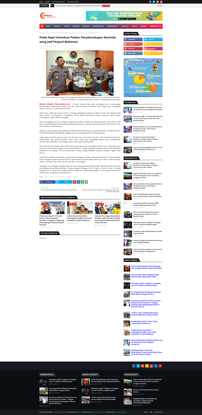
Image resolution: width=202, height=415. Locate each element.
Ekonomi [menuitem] (76, 26)
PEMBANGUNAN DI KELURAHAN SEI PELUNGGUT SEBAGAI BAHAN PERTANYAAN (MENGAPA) (145, 401)
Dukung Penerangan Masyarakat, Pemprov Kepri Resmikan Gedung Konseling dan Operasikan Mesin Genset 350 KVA (107, 219)
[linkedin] (155, 366)
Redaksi (47, 2)
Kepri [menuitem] (48, 26)
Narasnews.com (62, 104)
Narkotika (62, 177)
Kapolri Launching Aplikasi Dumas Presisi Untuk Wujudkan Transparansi (147, 149)
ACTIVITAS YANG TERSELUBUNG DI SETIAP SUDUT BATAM (147, 232)
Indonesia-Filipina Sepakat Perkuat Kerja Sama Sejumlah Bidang (147, 241)
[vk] (133, 53)
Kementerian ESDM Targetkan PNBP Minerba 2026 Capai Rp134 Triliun (146, 204)
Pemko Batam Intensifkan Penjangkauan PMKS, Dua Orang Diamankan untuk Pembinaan (79, 218)
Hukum (51, 177)
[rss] (153, 44)
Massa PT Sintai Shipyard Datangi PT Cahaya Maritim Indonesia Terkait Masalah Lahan (146, 214)
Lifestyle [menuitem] (125, 26)
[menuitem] (42, 26)
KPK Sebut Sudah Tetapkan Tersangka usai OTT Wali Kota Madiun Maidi (78, 6)
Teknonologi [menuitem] (112, 26)
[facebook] (150, 1)
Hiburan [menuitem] (143, 26)
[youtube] (157, 1)
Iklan (151, 412)
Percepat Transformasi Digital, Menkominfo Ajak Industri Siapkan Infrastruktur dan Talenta (145, 139)
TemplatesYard (61, 412)
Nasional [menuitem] (86, 26)
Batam (42, 104)
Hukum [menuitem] (57, 26)
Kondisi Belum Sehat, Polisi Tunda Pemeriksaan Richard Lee (144, 322)
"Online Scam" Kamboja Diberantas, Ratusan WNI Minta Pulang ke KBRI (145, 314)
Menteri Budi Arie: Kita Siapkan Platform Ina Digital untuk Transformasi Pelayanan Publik (147, 129)
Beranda (42, 33)
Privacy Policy (159, 412)
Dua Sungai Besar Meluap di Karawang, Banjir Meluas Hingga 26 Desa (146, 293)
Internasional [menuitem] (98, 26)
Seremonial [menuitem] (154, 26)
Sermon (48, 33)
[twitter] (154, 1)
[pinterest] (133, 48)
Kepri (50, 104)
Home (41, 2)
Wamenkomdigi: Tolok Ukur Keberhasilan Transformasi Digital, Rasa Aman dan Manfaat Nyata (148, 118)
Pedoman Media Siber (58, 2)
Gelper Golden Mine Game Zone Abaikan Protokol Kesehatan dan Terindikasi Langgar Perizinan (147, 176)
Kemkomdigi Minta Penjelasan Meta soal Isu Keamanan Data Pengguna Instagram (147, 108)
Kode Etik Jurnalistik (73, 2)
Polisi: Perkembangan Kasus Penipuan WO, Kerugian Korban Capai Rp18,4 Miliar (147, 195)
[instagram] (161, 1)
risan (42, 46)
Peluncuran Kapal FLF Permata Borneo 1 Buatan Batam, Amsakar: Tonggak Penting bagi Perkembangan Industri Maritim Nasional (51, 220)
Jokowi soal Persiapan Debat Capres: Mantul (146, 391)
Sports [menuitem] (134, 26)
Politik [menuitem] (66, 26)
